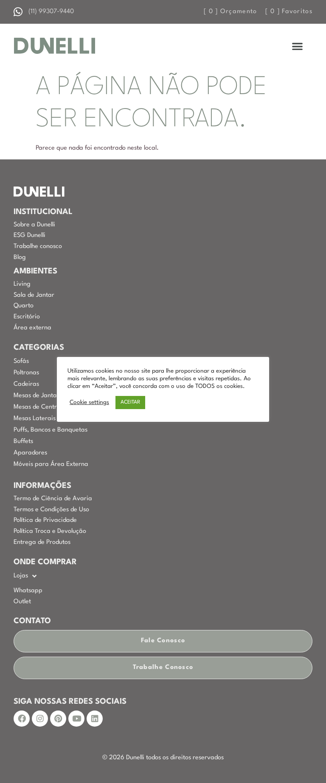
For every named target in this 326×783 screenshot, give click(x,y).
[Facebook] (22, 719)
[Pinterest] (58, 719)
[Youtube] (76, 719)
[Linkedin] (95, 719)
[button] (297, 46)
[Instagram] (40, 719)
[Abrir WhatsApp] (305, 762)
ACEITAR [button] (130, 402)
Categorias (39, 347)
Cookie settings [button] (89, 402)
